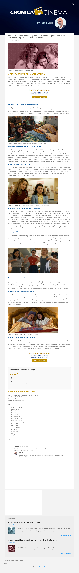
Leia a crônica (66, 535)
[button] (70, 36)
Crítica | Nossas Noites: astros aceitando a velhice (24, 522)
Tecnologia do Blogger (40, 566)
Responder (17, 461)
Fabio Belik (22, 453)
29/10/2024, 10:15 (24, 446)
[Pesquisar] (73, 4)
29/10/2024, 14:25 (30, 452)
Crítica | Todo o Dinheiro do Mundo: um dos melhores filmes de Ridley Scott (32, 540)
